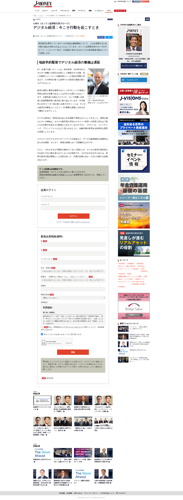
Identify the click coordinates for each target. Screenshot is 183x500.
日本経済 (141, 266)
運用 (73, 10)
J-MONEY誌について (107, 493)
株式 (120, 279)
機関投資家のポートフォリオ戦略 (130, 276)
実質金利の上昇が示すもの (42, 459)
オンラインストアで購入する (132, 66)
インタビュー (99, 10)
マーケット (82, 10)
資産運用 (140, 263)
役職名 (43, 286)
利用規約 (44, 302)
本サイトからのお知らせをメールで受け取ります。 (63, 334)
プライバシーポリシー (73, 327)
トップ (37, 10)
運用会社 (145, 271)
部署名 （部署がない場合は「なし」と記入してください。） (66, 277)
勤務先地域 (47, 294)
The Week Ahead (138, 281)
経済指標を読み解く (139, 284)
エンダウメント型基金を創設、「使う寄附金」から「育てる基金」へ (139, 359)
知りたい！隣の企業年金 (127, 266)
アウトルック (64, 10)
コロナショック (124, 269)
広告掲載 (62, 493)
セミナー (45, 10)
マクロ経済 (81, 36)
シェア (101, 37)
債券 (129, 274)
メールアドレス (47, 196)
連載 (90, 10)
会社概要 (69, 493)
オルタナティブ (124, 282)
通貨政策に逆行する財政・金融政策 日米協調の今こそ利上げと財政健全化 (63, 483)
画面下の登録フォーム (62, 175)
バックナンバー (132, 80)
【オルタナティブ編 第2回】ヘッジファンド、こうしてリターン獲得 (103, 409)
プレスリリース (120, 11)
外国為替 (122, 263)
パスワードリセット (82, 222)
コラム (109, 10)
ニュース (54, 10)
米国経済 (122, 287)
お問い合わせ (78, 493)
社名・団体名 (48, 268)
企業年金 (122, 274)
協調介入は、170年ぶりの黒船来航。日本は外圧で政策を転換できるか (42, 483)
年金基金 (136, 269)
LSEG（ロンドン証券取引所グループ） (49, 36)
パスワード (45, 204)
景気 (145, 276)
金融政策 (131, 263)
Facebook (121, 493)
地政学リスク (140, 279)
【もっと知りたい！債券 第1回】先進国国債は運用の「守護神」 (62, 409)
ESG (143, 269)
